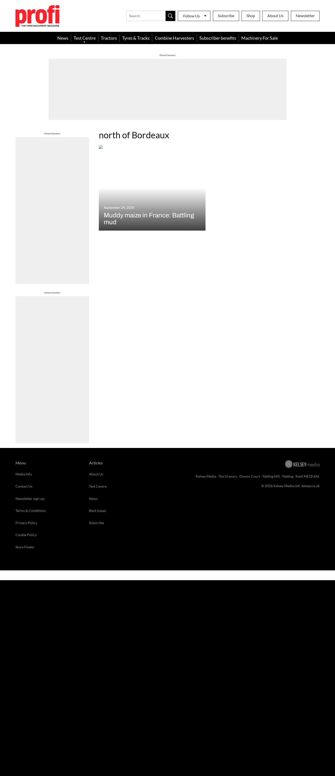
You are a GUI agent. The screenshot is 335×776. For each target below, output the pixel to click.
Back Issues (97, 510)
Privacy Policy (26, 523)
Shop (250, 15)
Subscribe (226, 15)
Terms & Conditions (30, 510)
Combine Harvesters (174, 38)
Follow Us (191, 15)
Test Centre (85, 38)
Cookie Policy (26, 535)
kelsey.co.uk (311, 486)
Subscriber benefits (217, 38)
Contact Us (23, 486)
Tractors (109, 38)
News (62, 38)
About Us (275, 15)
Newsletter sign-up (29, 498)
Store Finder (24, 547)
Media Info (23, 474)
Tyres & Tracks (136, 38)
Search (170, 16)
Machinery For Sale (259, 38)
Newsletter (305, 15)
